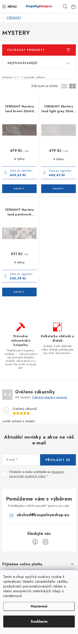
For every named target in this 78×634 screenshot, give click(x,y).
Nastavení (39, 606)
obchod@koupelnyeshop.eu (43, 515)
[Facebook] (35, 541)
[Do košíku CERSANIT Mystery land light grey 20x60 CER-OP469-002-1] (58, 188)
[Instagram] (45, 541)
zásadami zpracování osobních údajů (36, 474)
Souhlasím (39, 621)
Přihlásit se (58, 460)
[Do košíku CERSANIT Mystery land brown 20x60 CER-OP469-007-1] (19, 188)
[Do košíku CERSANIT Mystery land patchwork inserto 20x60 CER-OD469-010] (19, 292)
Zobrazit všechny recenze (49, 397)
